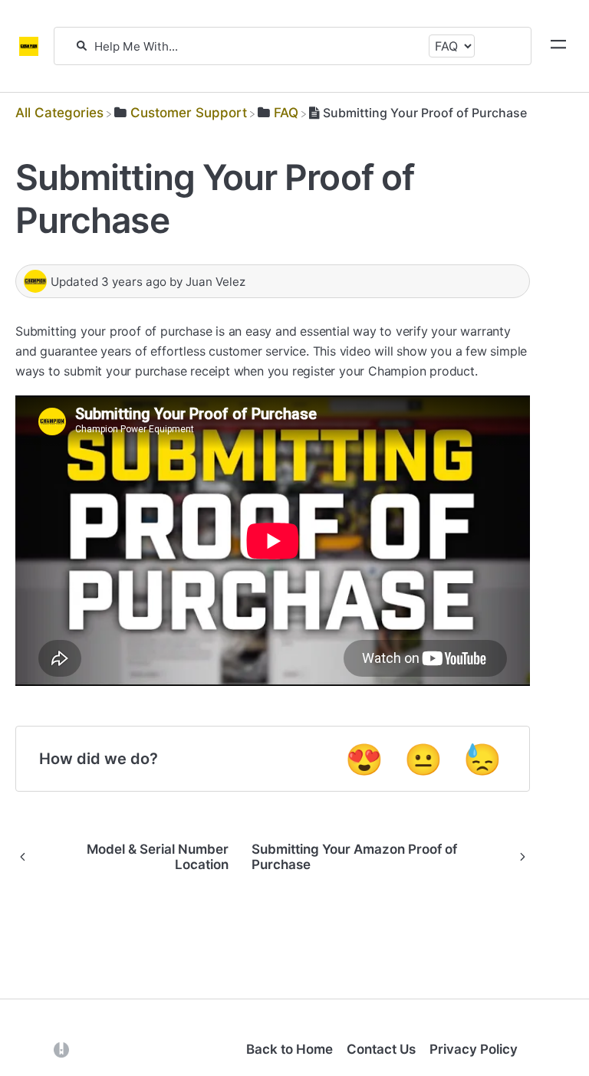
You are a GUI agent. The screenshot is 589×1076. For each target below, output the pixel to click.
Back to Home (289, 1049)
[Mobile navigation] (558, 46)
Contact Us (381, 1049)
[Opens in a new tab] (61, 1049)
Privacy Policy (473, 1049)
